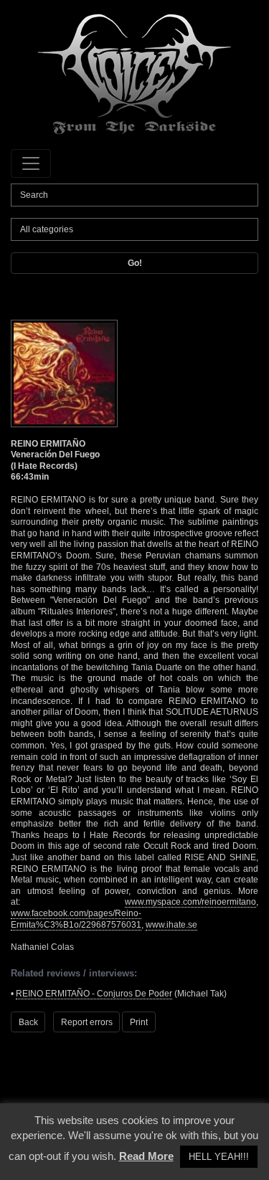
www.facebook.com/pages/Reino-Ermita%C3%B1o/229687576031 (76, 919)
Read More (146, 1156)
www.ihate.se (171, 925)
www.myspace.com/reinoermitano (190, 902)
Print (139, 1022)
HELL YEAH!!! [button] (219, 1156)
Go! (135, 263)
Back (28, 1022)
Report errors (87, 1022)
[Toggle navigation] (31, 163)
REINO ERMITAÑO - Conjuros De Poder (94, 994)
